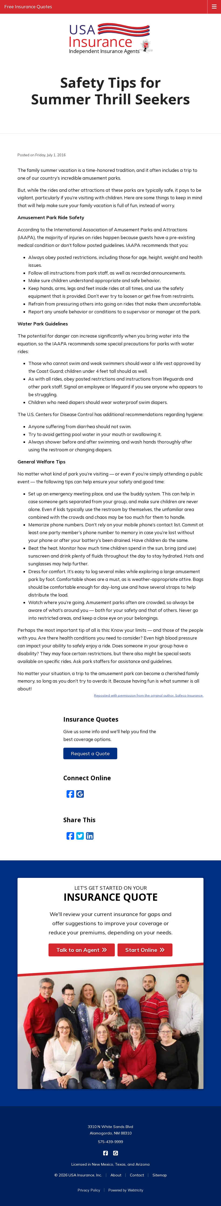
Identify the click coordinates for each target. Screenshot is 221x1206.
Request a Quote (90, 753)
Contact (137, 1175)
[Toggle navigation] (214, 6)
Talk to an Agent (77, 949)
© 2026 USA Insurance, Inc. (78, 1175)
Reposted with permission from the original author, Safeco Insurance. (148, 695)
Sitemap (160, 1175)
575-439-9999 (110, 1141)
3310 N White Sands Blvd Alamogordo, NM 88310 (110, 1130)
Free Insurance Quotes (28, 6)
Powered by (125, 1190)
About (115, 1175)
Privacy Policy (89, 1190)
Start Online (141, 949)
